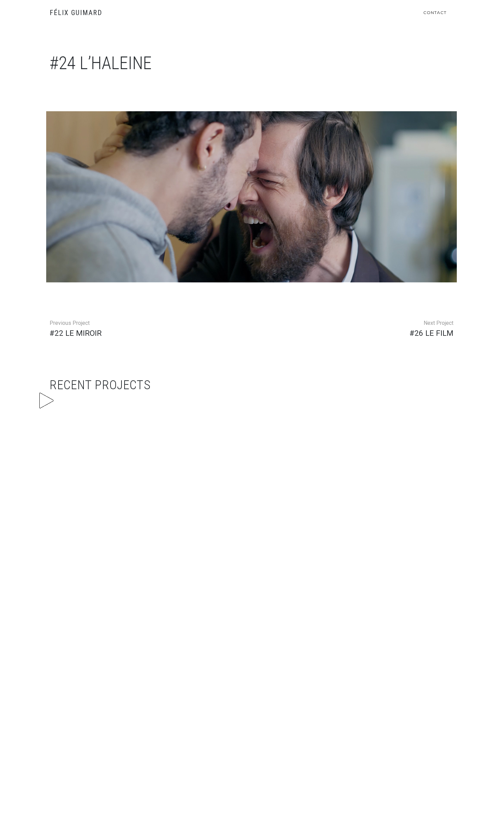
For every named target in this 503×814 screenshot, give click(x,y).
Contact (435, 12)
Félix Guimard (76, 13)
